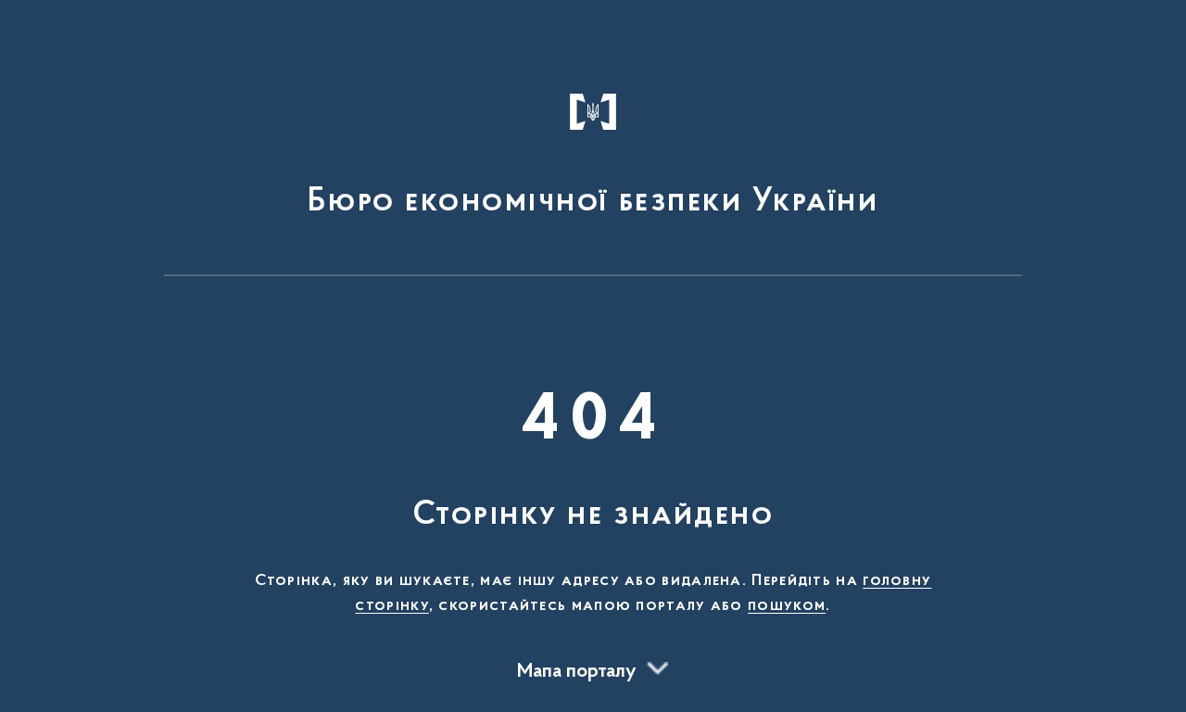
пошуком (787, 606)
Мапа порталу (577, 672)
